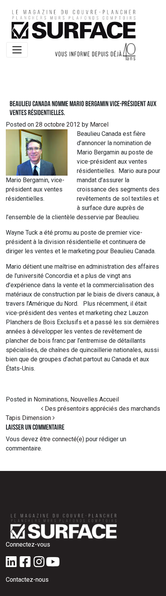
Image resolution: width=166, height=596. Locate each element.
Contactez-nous (27, 579)
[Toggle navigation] (17, 50)
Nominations (51, 399)
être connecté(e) (62, 439)
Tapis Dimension (29, 418)
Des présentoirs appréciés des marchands (101, 408)
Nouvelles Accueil (94, 399)
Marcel (98, 124)
